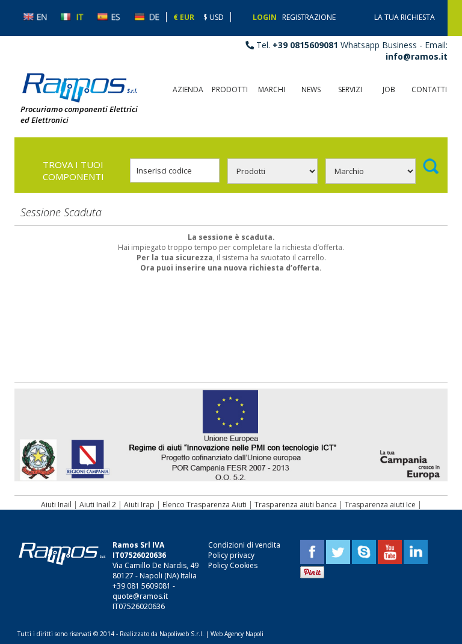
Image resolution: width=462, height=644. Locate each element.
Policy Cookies (232, 565)
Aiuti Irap (139, 504)
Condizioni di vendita (244, 545)
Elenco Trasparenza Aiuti (204, 504)
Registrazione (309, 17)
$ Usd (213, 17)
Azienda (188, 89)
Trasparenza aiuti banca (295, 504)
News (311, 89)
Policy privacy (231, 555)
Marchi (271, 89)
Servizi (350, 89)
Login (265, 17)
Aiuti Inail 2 (97, 504)
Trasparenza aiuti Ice (380, 504)
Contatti (429, 89)
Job (389, 89)
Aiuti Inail (56, 504)
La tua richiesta (404, 17)
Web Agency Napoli (237, 634)
